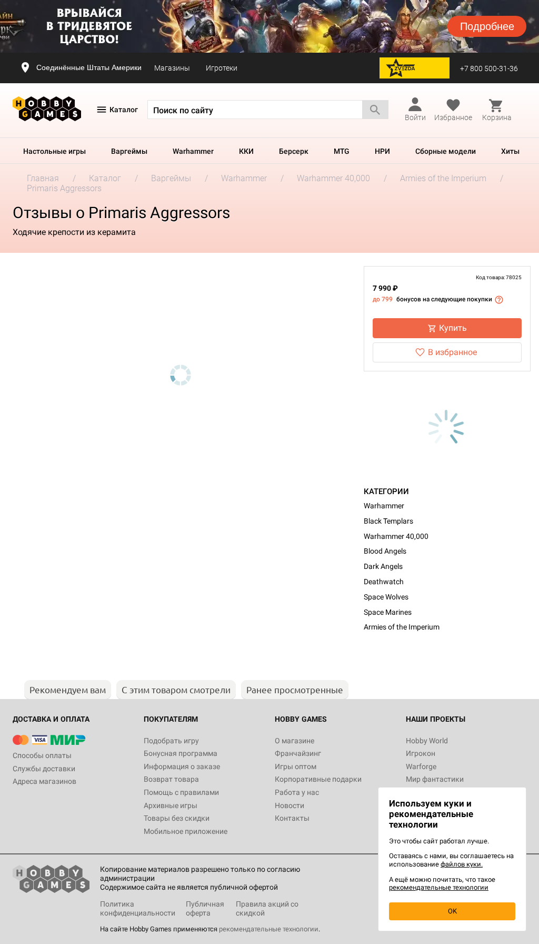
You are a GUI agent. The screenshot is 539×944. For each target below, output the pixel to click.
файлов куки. (462, 864)
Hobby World (427, 740)
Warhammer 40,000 (396, 536)
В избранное (452, 352)
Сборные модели (445, 151)
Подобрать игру (171, 740)
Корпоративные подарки (318, 779)
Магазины (172, 68)
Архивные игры (170, 805)
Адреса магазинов (44, 781)
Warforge (421, 766)
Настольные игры (54, 151)
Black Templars (388, 521)
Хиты (510, 151)
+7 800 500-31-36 (489, 68)
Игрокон (420, 753)
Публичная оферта (205, 908)
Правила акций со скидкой (267, 908)
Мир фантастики (435, 779)
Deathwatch (384, 581)
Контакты (292, 818)
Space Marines (388, 612)
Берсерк (293, 151)
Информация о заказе (182, 766)
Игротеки (221, 68)
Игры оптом (295, 766)
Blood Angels (385, 551)
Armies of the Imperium (402, 627)
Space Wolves (386, 597)
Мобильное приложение (185, 831)
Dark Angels (383, 566)
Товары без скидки (176, 818)
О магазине (294, 740)
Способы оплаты (42, 755)
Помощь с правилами (181, 792)
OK (452, 911)
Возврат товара (171, 779)
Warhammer (193, 151)
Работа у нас (297, 792)
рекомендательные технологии (268, 929)
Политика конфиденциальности (137, 908)
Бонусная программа (180, 753)
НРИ (382, 151)
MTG (342, 151)
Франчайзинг (298, 753)
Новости (289, 805)
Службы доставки (44, 768)
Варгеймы (129, 151)
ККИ (246, 151)
